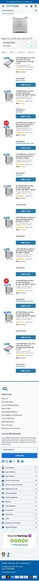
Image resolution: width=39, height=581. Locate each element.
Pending (23, 166)
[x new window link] (14, 461)
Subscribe (19, 456)
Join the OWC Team (8, 418)
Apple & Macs (9, 476)
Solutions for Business (12, 523)
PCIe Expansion (10, 506)
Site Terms (19, 567)
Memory (8, 502)
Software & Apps (11, 493)
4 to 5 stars (21, 52)
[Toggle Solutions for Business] (36, 523)
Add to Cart (26, 85)
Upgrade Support (11, 527)
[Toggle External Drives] (36, 472)
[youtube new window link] (10, 461)
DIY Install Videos (7, 402)
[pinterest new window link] (22, 461)
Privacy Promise (7, 425)
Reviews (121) (29, 101)
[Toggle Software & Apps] (36, 493)
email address (9, 450)
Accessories (9, 510)
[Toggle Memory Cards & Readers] (36, 485)
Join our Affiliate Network (10, 405)
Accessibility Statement (9, 412)
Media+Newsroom (8, 422)
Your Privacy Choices (8, 572)
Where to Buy (6, 408)
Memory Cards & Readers (13, 485)
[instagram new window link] (7, 461)
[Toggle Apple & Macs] (36, 476)
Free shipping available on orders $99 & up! (19, 2)
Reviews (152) (29, 69)
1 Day (22, 103)
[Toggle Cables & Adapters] (36, 497)
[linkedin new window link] (18, 461)
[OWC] (5, 390)
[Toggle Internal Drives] (36, 468)
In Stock (22, 72)
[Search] (36, 11)
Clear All (30, 52)
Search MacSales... (8, 10)
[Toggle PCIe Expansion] (36, 506)
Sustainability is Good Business (12, 415)
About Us (5, 398)
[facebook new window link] (3, 461)
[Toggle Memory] (36, 502)
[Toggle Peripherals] (36, 514)
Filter (31, 46)
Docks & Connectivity (12, 480)
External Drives (10, 472)
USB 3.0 (12, 52)
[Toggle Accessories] (36, 510)
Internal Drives (10, 468)
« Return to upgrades (8, 13)
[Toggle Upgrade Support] (36, 527)
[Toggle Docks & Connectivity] (36, 480)
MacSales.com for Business (11, 428)
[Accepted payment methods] (19, 577)
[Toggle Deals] (36, 519)
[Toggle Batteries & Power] (36, 489)
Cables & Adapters (11, 497)
